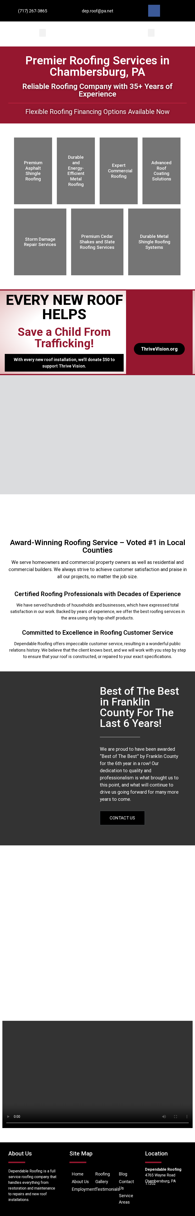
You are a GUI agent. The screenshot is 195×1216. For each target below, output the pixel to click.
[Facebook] (154, 11)
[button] (42, 33)
